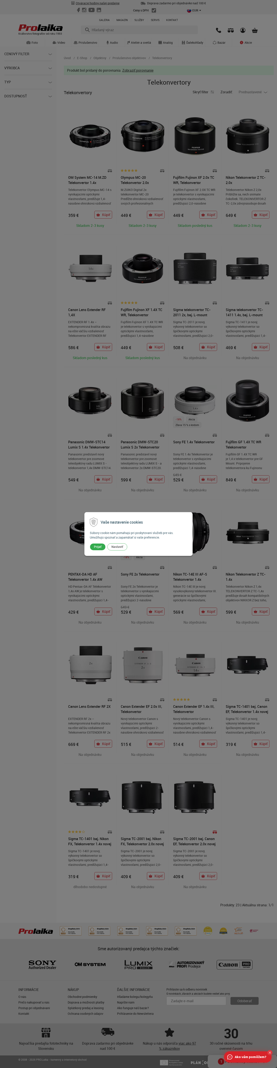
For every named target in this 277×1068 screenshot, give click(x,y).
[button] (269, 1052)
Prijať (97, 547)
